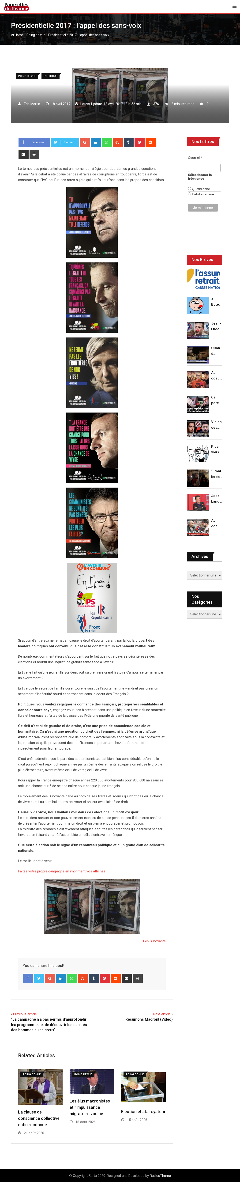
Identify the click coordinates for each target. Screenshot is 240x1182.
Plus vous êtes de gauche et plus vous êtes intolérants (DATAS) (216, 449)
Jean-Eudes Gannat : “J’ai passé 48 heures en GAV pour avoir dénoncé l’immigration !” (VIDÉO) (216, 326)
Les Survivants (154, 941)
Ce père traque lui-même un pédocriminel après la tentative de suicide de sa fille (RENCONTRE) (216, 400)
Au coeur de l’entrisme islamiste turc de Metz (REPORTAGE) (216, 523)
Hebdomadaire (202, 194)
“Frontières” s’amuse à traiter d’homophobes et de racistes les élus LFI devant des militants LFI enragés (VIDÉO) (216, 474)
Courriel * (195, 157)
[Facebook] (28, 978)
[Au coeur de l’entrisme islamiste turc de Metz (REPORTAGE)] (198, 527)
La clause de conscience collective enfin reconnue (39, 1118)
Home (19, 35)
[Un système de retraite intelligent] (203, 279)
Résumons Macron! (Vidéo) (149, 1019)
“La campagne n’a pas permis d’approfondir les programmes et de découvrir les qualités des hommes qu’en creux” (49, 1024)
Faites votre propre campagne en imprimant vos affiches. (62, 871)
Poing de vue (35, 35)
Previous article (25, 1014)
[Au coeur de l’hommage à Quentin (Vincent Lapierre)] (198, 379)
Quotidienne (200, 189)
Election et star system (143, 1111)
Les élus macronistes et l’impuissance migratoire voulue (90, 1107)
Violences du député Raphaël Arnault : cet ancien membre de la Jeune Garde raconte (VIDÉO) (216, 425)
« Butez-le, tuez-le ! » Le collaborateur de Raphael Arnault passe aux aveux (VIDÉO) (216, 302)
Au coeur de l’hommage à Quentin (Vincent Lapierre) (216, 376)
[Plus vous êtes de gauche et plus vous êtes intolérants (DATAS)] (198, 453)
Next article (162, 1014)
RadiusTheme (160, 1176)
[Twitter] (39, 978)
